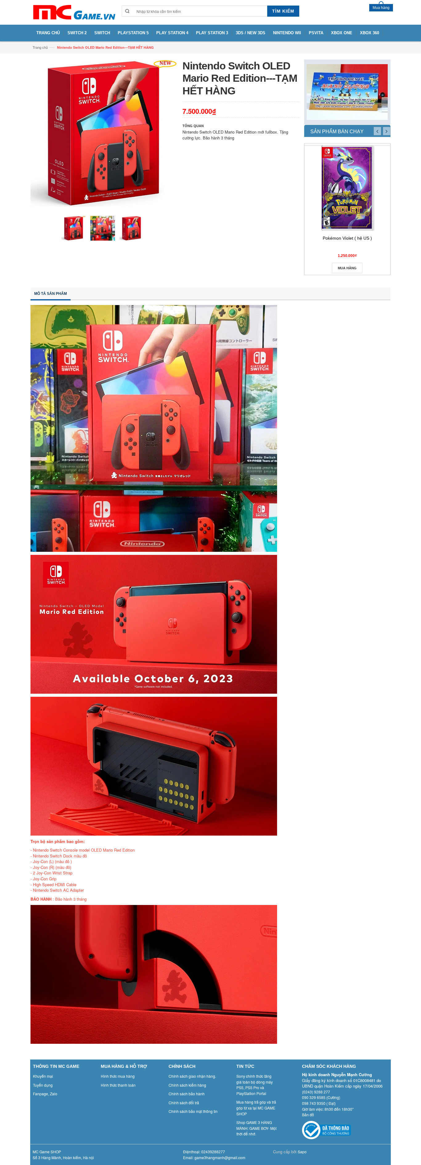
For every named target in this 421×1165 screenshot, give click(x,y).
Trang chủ (40, 47)
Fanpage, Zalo (45, 1093)
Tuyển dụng (43, 1085)
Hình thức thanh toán (118, 1085)
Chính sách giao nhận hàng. (192, 1076)
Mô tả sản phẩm (50, 293)
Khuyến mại (43, 1076)
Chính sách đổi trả (184, 1102)
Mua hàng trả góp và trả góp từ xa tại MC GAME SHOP (256, 1107)
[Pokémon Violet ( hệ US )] (347, 188)
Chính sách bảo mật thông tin (193, 1111)
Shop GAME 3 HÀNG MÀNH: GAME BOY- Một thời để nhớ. (256, 1128)
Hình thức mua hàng (118, 1076)
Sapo (302, 1151)
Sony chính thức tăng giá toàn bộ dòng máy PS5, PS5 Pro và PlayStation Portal (254, 1084)
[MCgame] (74, 12)
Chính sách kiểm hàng (187, 1085)
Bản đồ (308, 1114)
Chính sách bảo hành (187, 1093)
